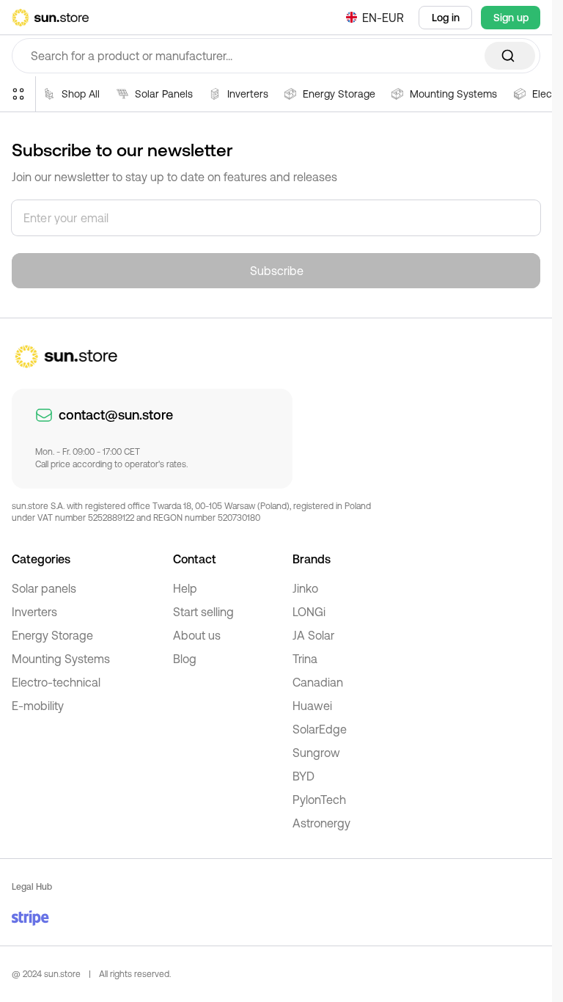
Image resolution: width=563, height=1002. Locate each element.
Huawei (312, 705)
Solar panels (44, 588)
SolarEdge (319, 729)
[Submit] (510, 55)
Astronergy (321, 823)
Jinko (305, 588)
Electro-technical (56, 682)
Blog (184, 658)
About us (197, 635)
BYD (303, 776)
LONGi (308, 611)
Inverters (34, 611)
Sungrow (316, 752)
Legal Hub (32, 887)
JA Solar (313, 635)
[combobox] (276, 55)
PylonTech (319, 799)
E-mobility (38, 705)
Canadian (317, 682)
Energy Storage (52, 635)
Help (185, 588)
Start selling (203, 611)
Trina (304, 658)
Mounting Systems (61, 658)
